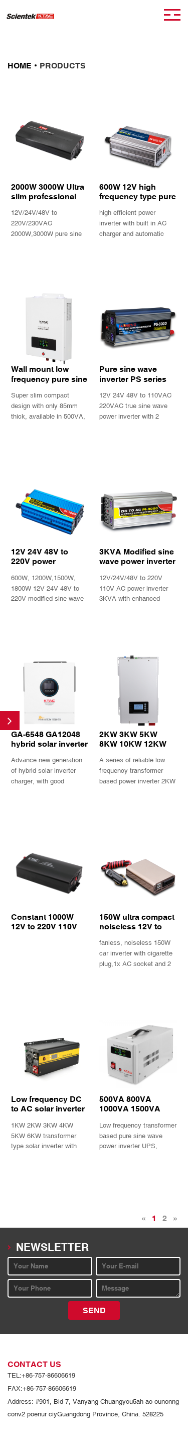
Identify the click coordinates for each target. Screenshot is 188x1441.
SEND (94, 1310)
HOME (20, 65)
